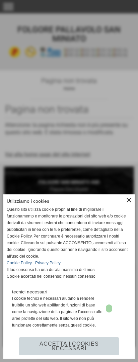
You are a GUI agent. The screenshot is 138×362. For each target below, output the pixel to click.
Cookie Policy (19, 263)
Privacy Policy (48, 263)
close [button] (129, 200)
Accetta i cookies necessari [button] (69, 346)
